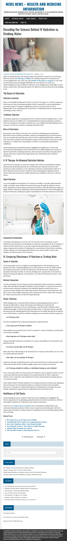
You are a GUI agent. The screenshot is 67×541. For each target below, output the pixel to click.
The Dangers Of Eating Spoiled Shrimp (17, 491)
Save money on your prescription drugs (15, 517)
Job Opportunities (9, 513)
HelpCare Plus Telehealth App (12, 521)
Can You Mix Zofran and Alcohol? (15, 493)
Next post (40, 437)
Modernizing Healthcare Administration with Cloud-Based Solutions (24, 472)
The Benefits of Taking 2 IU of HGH (16, 495)
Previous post (28, 437)
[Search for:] (31, 453)
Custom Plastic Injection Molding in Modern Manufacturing (22, 474)
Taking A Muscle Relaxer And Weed (16, 497)
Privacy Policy (43, 19)
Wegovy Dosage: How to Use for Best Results (17, 470)
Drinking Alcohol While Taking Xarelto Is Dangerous (21, 488)
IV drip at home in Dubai (21, 406)
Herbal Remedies (31, 19)
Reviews (7, 19)
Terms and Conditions (11, 22)
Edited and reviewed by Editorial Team (21, 74)
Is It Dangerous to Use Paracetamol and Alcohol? (20, 486)
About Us (23, 22)
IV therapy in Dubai (23, 78)
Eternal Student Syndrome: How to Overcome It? (20, 500)
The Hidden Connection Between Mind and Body (18, 468)
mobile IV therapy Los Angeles (42, 81)
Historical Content (18, 19)
